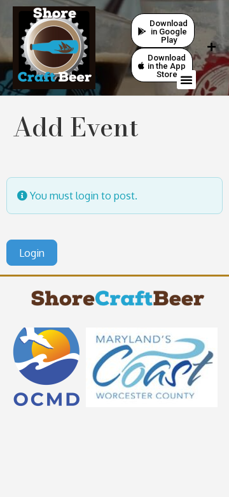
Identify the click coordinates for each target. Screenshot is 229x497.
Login (32, 253)
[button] (186, 79)
